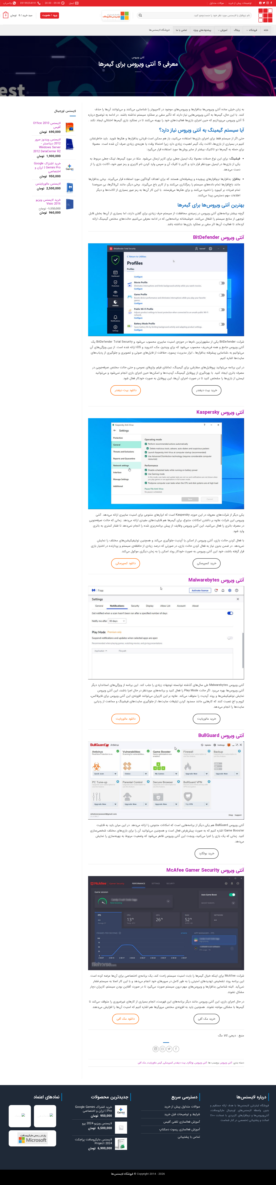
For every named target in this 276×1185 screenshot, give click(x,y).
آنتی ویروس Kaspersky (220, 412)
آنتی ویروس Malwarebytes (216, 580)
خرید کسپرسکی (206, 563)
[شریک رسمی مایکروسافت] (116, 15)
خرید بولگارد (206, 853)
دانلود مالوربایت (125, 718)
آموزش (223, 30)
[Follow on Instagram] (267, 3)
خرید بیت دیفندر (206, 390)
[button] (17, 15)
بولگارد (190, 1063)
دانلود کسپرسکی (126, 563)
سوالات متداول (217, 3)
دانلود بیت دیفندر (125, 390)
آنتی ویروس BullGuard (221, 736)
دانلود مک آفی (126, 1018)
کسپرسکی (168, 1063)
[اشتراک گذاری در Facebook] (176, 1049)
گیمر (160, 1063)
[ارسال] (140, 15)
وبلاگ (237, 30)
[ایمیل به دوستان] (162, 1049)
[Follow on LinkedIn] (260, 3)
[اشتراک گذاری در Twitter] (169, 1049)
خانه (266, 30)
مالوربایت (152, 1063)
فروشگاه (253, 30)
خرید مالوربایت (206, 718)
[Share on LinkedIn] (156, 1049)
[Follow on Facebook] (271, 3)
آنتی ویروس (138, 57)
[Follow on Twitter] (264, 3)
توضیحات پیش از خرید (240, 3)
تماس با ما (181, 30)
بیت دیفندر (179, 1063)
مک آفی (142, 1063)
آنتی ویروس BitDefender (218, 237)
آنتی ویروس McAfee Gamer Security (205, 870)
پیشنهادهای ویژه (202, 30)
